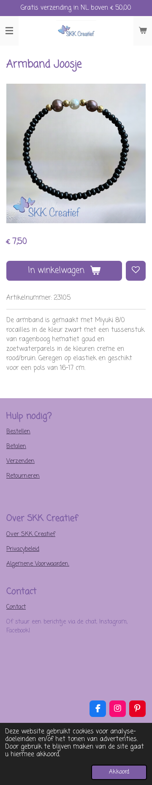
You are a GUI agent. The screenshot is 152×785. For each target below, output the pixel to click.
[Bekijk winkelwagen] (142, 31)
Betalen (16, 446)
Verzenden (20, 461)
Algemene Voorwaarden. (37, 564)
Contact (16, 607)
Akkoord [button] (119, 772)
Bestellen (18, 431)
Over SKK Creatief (30, 534)
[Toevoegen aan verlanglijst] (136, 271)
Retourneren (23, 476)
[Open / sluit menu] (9, 31)
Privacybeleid (22, 549)
